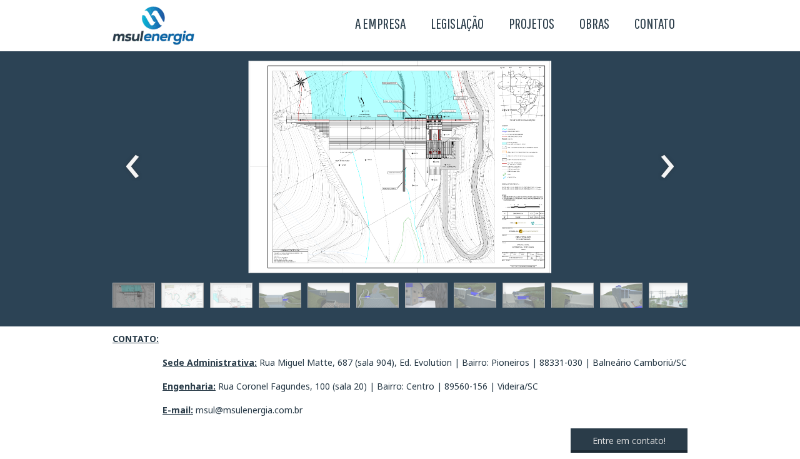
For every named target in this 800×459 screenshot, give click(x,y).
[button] (133, 298)
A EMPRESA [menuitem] (380, 23)
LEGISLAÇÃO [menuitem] (457, 23)
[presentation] (132, 167)
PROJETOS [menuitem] (531, 23)
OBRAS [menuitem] (594, 23)
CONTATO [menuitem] (654, 23)
